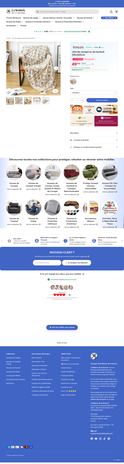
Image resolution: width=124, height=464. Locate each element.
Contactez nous (66, 387)
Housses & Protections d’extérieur (68, 22)
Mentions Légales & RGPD (41, 387)
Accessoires (11, 26)
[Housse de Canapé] (14, 172)
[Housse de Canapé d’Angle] (33, 172)
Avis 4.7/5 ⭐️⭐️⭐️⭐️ (68, 391)
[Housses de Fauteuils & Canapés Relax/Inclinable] (72, 172)
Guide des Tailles (67, 376)
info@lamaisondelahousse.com (102, 433)
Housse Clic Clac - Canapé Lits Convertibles (110, 186)
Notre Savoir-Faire (38, 362)
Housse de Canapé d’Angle (33, 184)
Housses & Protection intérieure (37, 22)
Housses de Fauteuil (84, 18)
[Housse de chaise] (33, 208)
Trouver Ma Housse (13, 18)
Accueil (8, 38)
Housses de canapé (30, 18)
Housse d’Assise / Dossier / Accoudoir (57, 18)
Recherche (10, 383)
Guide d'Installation (68, 372)
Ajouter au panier (102, 100)
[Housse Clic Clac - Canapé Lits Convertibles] (110, 172)
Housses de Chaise (13, 22)
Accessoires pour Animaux (15, 379)
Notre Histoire (37, 358)
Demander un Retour (39, 369)
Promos (23, 26)
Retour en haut (62, 343)
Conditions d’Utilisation (40, 395)
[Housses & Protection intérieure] (52, 208)
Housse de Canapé (14, 184)
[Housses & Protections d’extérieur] (72, 208)
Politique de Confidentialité (41, 383)
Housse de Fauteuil (14, 219)
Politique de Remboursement (42, 379)
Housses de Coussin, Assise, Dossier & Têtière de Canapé (52, 187)
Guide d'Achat (66, 368)
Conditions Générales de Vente (43, 391)
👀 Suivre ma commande (70, 364)
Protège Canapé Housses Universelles (90, 186)
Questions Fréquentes (39, 365)
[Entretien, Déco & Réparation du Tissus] (110, 208)
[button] (117, 11)
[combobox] (66, 11)
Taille (71, 88)
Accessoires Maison (90, 219)
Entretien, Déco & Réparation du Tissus (109, 221)
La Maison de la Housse (17, 455)
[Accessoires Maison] (91, 208)
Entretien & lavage (67, 379)
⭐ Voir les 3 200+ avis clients (62, 327)
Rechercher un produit (69, 383)
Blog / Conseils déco (68, 395)
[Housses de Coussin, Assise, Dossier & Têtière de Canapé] (52, 172)
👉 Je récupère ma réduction (76, 263)
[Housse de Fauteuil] (14, 208)
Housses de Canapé (13, 358)
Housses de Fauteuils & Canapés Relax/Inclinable (71, 187)
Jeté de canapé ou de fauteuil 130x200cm (23, 38)
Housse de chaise (33, 219)
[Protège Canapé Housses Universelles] (91, 172)
